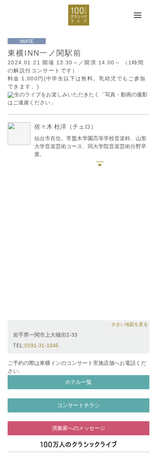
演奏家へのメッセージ (78, 428)
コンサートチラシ (78, 405)
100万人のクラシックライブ (78, 15)
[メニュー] (138, 16)
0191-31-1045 (41, 345)
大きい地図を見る (129, 324)
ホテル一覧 (78, 382)
